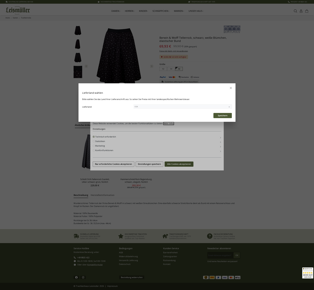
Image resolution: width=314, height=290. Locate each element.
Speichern (222, 115)
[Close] (230, 88)
